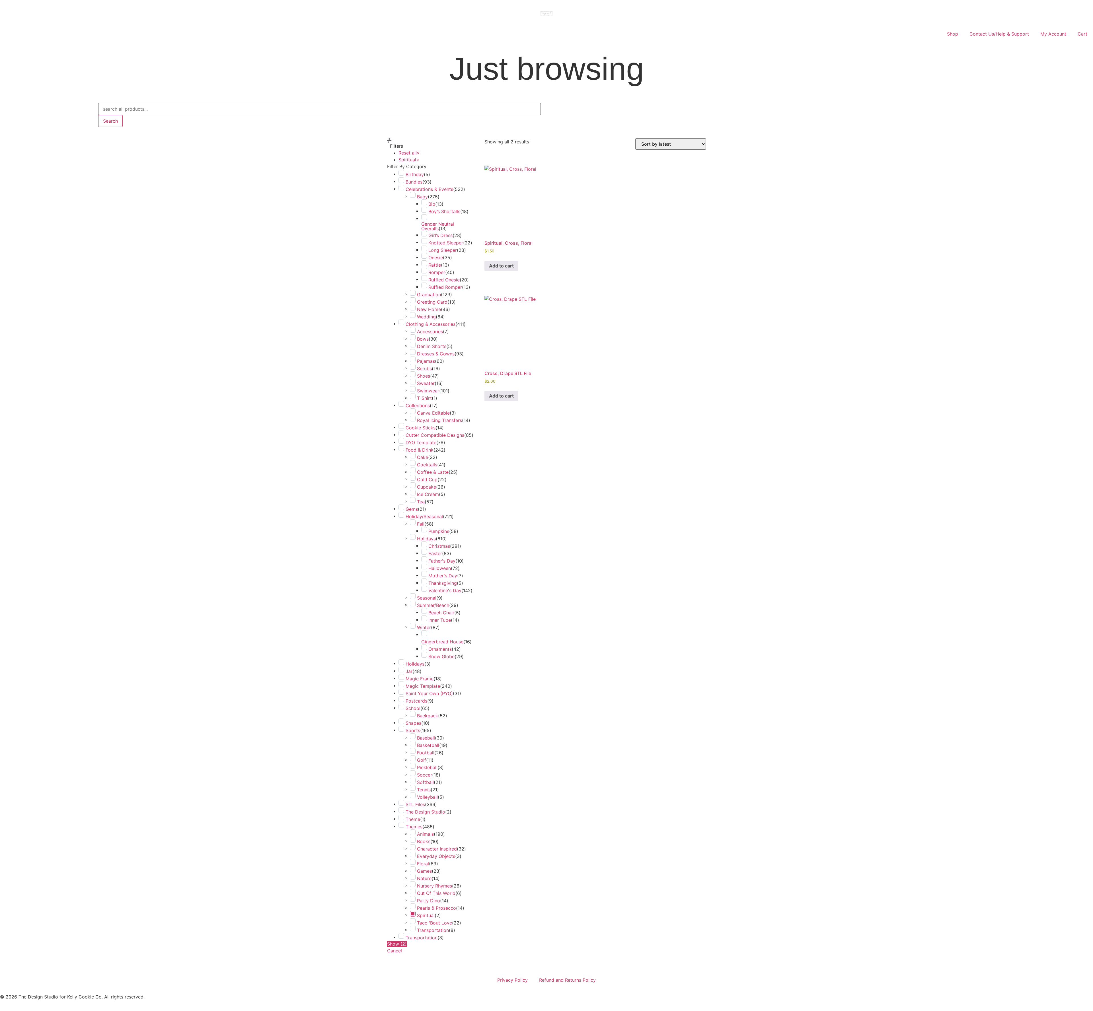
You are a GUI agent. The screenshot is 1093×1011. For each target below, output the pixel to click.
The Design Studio (425, 812)
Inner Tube (439, 620)
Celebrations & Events (429, 189)
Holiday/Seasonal (424, 516)
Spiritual (426, 915)
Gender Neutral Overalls (437, 226)
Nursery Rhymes (434, 886)
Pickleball (427, 767)
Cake (422, 457)
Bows (423, 339)
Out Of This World (436, 893)
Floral (423, 863)
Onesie (435, 257)
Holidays (426, 538)
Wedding (426, 317)
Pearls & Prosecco (436, 908)
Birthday (415, 174)
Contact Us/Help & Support (999, 34)
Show (397, 944)
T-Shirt (424, 398)
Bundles (414, 182)
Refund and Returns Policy (567, 980)
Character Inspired (437, 849)
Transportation (433, 930)
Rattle (434, 265)
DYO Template (421, 442)
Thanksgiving (442, 583)
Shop (952, 34)
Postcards (416, 701)
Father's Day (441, 561)
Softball (425, 782)
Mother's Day (442, 575)
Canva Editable (433, 413)
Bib (431, 204)
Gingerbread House (442, 642)
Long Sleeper (442, 250)
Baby (422, 196)
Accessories (430, 331)
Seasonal (426, 598)
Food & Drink (419, 450)
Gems (412, 509)
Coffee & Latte (433, 472)
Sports (413, 730)
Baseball (426, 738)
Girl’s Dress (440, 235)
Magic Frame (419, 678)
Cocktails (427, 465)
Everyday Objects (436, 856)
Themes (414, 826)
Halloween (439, 568)
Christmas (439, 546)
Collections (418, 405)
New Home (429, 309)
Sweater (426, 383)
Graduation (429, 294)
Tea (421, 502)
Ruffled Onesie (444, 280)
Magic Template (423, 686)
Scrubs (424, 368)
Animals (425, 834)
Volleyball (427, 797)
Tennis (424, 789)
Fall (420, 524)
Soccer (424, 775)
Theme (413, 819)
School (413, 708)
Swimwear (428, 391)
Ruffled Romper (445, 287)
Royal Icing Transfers (439, 420)
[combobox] (319, 109)
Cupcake (426, 487)
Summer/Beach (433, 605)
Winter (424, 627)
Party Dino (428, 900)
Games (424, 871)
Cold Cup (427, 479)
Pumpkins (438, 531)
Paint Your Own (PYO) (429, 693)
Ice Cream (428, 494)
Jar (409, 671)
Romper (436, 272)
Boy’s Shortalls (444, 211)
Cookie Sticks (420, 428)
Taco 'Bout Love (434, 923)
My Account (1053, 34)
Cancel (394, 951)
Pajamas (426, 361)
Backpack (427, 715)
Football (425, 752)
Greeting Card (432, 302)
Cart (1082, 34)
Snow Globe (441, 656)
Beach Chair (441, 612)
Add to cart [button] (501, 266)
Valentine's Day (444, 590)
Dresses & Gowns (436, 354)
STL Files (415, 804)
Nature (424, 878)
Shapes (413, 723)
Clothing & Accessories (430, 324)
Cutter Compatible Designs (435, 435)
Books (423, 841)
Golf (421, 760)
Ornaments (440, 649)
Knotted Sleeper (445, 243)
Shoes (423, 376)
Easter (435, 553)
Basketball (428, 745)
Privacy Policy (512, 980)
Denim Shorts (431, 346)
